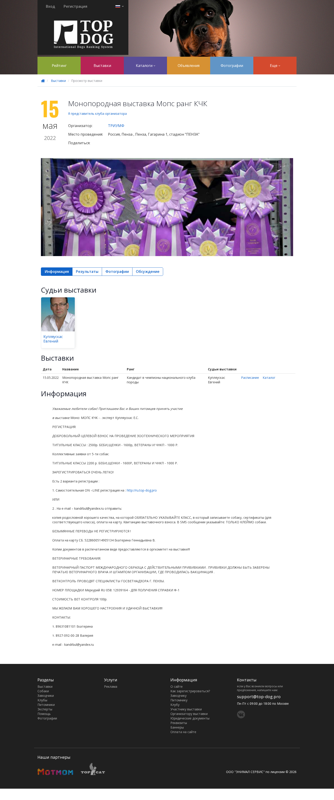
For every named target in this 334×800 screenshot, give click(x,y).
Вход (50, 6)
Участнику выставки (186, 709)
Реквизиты (178, 723)
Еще (274, 65)
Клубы (42, 700)
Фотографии (232, 65)
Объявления (188, 65)
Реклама (110, 686)
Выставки (102, 65)
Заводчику (178, 695)
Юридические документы (189, 718)
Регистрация (75, 6)
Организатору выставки (189, 714)
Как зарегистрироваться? (190, 691)
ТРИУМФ (116, 125)
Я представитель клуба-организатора (97, 113)
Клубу (174, 704)
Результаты (87, 271)
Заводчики (45, 695)
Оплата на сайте (183, 732)
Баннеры (177, 727)
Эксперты (44, 709)
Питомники (46, 704)
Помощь (44, 714)
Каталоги (144, 65)
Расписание (250, 377)
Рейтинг (59, 65)
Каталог (269, 377)
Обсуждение (148, 271)
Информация (57, 271)
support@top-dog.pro (259, 696)
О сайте (176, 686)
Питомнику (178, 700)
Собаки (43, 691)
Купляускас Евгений (53, 339)
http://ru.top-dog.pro (142, 490)
